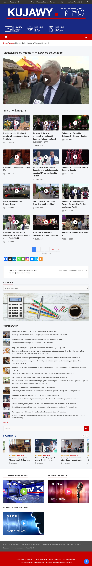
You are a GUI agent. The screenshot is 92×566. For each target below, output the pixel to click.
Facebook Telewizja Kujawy (39, 2)
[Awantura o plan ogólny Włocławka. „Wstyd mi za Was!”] (6, 390)
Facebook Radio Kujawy (57, 2)
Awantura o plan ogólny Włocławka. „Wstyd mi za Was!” (34, 387)
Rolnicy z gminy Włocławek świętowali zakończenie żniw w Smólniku (16, 136)
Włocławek (12, 455)
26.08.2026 (13, 463)
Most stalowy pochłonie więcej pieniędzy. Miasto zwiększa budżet (38, 339)
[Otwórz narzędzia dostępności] (86, 561)
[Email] (23, 259)
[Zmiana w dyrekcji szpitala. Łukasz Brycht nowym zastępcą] (6, 398)
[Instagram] (27, 259)
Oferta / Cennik (14, 544)
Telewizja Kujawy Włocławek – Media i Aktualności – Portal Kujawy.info (51, 559)
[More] (41, 259)
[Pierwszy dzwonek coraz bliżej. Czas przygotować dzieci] (6, 334)
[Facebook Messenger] (32, 259)
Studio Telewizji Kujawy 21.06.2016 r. (70, 270)
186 (52, 249)
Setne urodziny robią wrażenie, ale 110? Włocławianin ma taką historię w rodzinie (44, 404)
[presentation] (83, 435)
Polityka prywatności (74, 544)
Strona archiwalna (18, 548)
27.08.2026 (39, 463)
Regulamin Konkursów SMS (31, 544)
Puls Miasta (21, 455)
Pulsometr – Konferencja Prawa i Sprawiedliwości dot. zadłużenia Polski (74, 204)
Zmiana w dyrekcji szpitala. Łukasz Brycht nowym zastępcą (35, 395)
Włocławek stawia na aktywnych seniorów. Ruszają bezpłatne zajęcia (39, 377)
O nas (5, 544)
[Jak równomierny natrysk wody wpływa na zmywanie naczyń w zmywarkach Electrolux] (6, 360)
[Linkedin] (14, 259)
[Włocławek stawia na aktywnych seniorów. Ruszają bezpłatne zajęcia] (6, 380)
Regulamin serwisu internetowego (53, 544)
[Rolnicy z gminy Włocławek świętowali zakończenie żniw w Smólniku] (6, 415)
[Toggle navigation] (6, 37)
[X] (10, 259)
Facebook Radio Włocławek (76, 2)
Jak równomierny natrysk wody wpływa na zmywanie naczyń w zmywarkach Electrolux (46, 358)
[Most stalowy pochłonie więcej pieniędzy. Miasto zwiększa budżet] (6, 342)
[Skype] (36, 259)
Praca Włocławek (31, 548)
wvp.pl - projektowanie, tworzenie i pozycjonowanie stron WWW (50, 563)
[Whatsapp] (19, 259)
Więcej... (6, 422)
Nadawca (6, 548)
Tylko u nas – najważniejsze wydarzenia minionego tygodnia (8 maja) (23, 272)
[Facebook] (87, 2)
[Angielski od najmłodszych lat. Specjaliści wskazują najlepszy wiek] (6, 350)
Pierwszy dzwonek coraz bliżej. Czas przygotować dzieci (34, 331)
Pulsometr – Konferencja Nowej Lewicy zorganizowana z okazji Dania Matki (16, 235)
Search (86, 428)
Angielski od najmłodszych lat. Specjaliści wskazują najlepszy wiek (38, 348)
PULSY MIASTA (9, 436)
